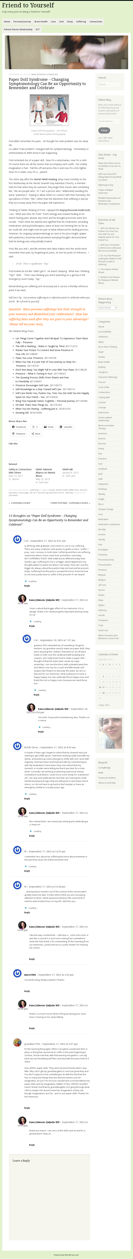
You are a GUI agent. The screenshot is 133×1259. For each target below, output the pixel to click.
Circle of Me (103, 387)
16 (100, 687)
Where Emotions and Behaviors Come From (108, 637)
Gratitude (102, 468)
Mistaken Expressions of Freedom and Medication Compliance (109, 201)
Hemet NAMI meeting (45, 179)
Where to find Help (107, 782)
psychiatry (13, 492)
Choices (102, 382)
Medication (103, 519)
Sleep (70, 21)
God (61, 21)
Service (101, 590)
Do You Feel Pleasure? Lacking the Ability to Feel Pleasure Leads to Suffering (109, 260)
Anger (101, 352)
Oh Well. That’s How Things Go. (32, 404)
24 (103, 693)
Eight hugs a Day (105, 185)
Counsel (102, 402)
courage (102, 407)
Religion (102, 580)
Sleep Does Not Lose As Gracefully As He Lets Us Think (109, 166)
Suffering (81, 21)
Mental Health (62, 490)
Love (53, 21)
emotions (102, 433)
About (7, 21)
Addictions (103, 336)
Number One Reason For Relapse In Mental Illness (109, 280)
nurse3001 (30, 974)
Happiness (103, 484)
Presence (102, 569)
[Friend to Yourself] (66, 52)
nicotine (102, 534)
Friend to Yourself (28, 5)
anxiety (52, 490)
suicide (101, 615)
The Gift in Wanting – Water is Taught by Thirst (40, 346)
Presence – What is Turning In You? (34, 373)
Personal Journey (22, 21)
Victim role (103, 630)
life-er (101, 504)
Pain (100, 544)
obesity (101, 539)
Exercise (102, 443)
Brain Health (41, 21)
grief (100, 473)
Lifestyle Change (105, 509)
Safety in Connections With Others (20, 471)
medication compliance (109, 524)
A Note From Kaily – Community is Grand (70, 502)
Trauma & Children (107, 777)
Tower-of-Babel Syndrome (105, 191)
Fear (100, 453)
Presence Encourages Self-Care (32, 385)
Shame (101, 595)
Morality (102, 529)
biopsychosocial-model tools (75, 210)
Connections (96, 21)
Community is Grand (19, 502)
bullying (101, 367)
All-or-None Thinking (107, 346)
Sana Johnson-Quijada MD (44, 74)
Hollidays (102, 489)
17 (103, 687)
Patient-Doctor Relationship (18, 29)
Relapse (102, 574)
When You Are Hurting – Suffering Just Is (37, 408)
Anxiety (101, 357)
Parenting (102, 554)
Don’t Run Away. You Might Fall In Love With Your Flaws (45, 369)
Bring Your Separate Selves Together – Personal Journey (45, 400)
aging (100, 341)
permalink (13, 495)
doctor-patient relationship (105, 419)
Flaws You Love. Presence (29, 357)
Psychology (23, 492)
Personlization (104, 564)
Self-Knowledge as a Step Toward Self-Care (38, 389)
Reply (27, 586)
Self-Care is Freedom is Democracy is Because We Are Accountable (109, 247)
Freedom (102, 458)
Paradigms (103, 549)
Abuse (101, 326)
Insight (101, 499)
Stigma (101, 605)
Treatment (103, 620)
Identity (101, 494)
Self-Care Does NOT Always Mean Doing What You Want (109, 177)
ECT (38, 29)
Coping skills (104, 397)
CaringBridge (104, 767)
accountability (104, 331)
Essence (102, 438)
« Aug (100, 705)
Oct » (107, 705)
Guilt (100, 479)
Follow (104, 130)
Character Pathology (107, 377)
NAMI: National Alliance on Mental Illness (45, 472)
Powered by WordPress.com (66, 1255)
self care (33, 492)
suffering (69, 492)
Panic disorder (81, 490)
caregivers (103, 372)
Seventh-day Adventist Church (51, 492)
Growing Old (22, 412)
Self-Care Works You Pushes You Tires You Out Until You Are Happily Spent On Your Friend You (108, 234)
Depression (103, 412)
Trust (100, 625)
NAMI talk (67, 469)
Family (101, 448)
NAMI (71, 490)
